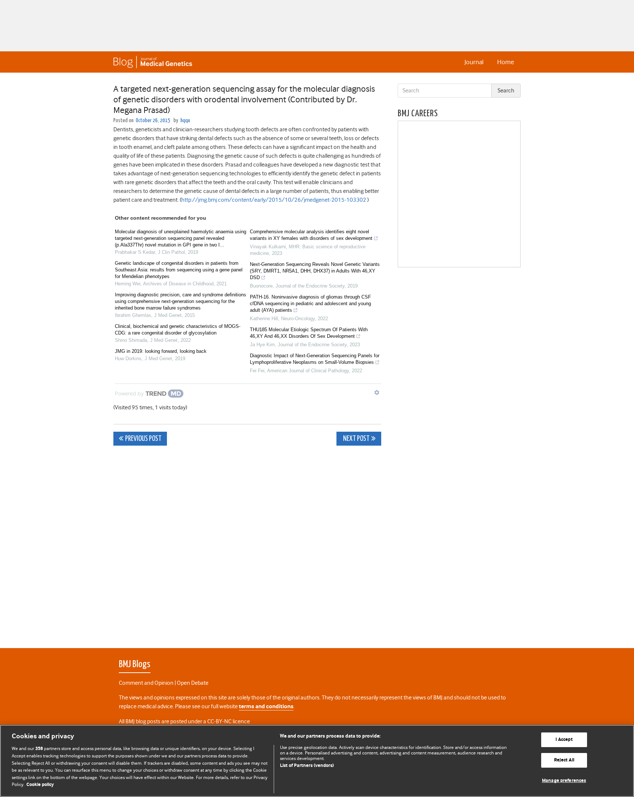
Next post (355, 438)
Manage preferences (564, 780)
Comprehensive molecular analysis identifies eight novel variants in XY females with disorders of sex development (311, 235)
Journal (474, 62)
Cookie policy (40, 784)
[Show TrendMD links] (377, 392)
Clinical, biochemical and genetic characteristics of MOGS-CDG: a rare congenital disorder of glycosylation (177, 329)
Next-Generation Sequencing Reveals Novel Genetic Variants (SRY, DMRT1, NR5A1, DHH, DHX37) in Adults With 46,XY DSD (315, 271)
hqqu (185, 120)
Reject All (564, 760)
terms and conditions (266, 706)
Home (505, 62)
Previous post (143, 438)
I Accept (564, 740)
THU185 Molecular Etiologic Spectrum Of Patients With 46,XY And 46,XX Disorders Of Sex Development (309, 333)
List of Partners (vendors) (307, 765)
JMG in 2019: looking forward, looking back (161, 351)
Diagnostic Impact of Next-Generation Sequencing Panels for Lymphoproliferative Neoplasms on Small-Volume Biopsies (314, 359)
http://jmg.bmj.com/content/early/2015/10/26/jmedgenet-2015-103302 (273, 200)
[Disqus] (247, 543)
